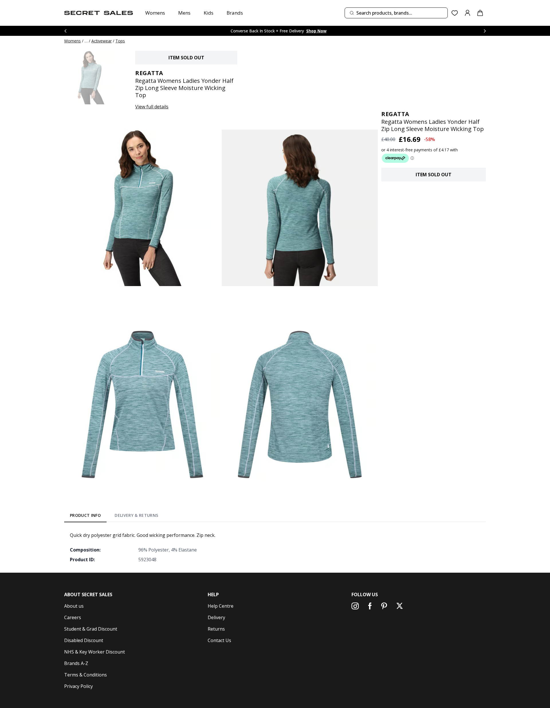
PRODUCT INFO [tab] (85, 515)
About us (74, 606)
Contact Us (219, 640)
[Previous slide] (65, 31)
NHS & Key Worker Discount (94, 652)
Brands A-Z (76, 663)
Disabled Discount (83, 640)
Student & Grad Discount (90, 629)
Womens (155, 12)
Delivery (216, 617)
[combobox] (396, 12)
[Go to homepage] (98, 13)
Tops (120, 41)
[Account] (467, 13)
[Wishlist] (455, 13)
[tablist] (114, 516)
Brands (235, 12)
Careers (72, 617)
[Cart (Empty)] (480, 13)
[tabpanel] (275, 547)
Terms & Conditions (85, 675)
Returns (216, 629)
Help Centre (220, 606)
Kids (208, 12)
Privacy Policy (78, 686)
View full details (151, 106)
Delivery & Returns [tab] (136, 515)
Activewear (101, 41)
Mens (184, 12)
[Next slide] (484, 31)
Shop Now (316, 31)
